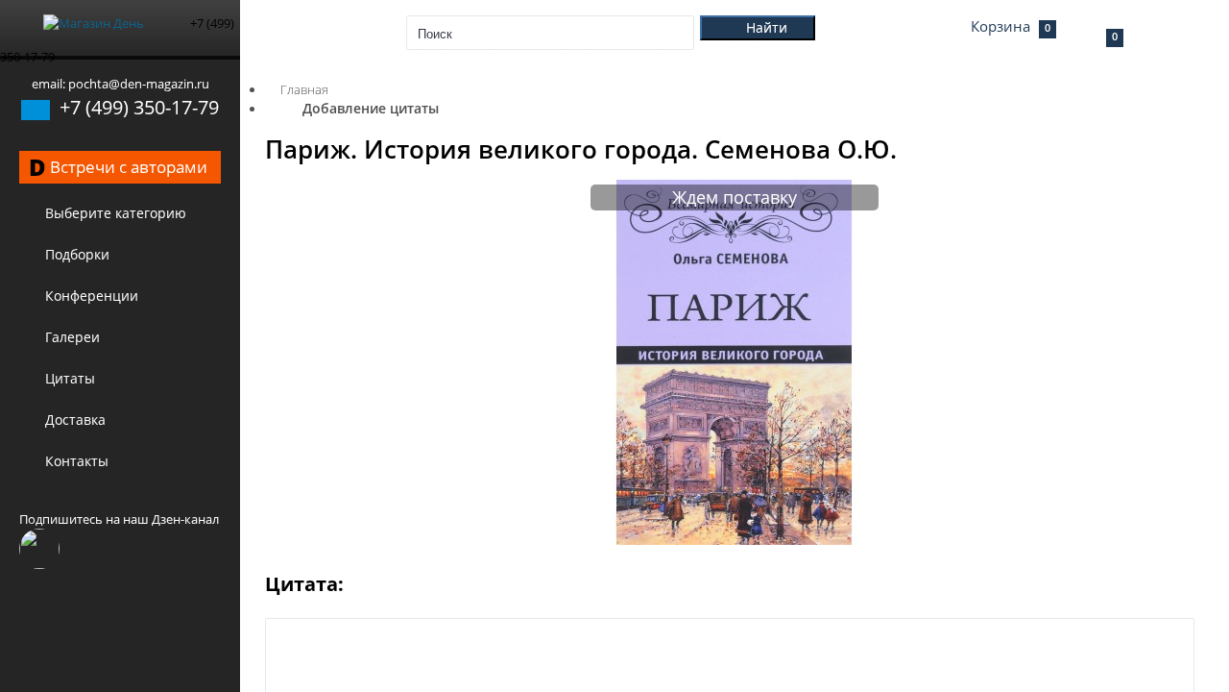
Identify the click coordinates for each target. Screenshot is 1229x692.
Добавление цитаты (370, 108)
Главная (304, 89)
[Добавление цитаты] (734, 540)
